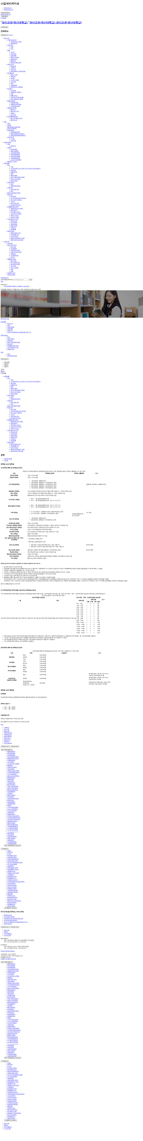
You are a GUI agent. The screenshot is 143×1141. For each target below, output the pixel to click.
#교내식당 (26, 286)
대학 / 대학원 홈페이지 (6, 749)
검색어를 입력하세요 (7, 279)
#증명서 (14, 286)
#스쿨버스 (20, 286)
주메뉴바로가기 (8, 9)
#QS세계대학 (8, 286)
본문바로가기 (8, 8)
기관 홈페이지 (4, 848)
